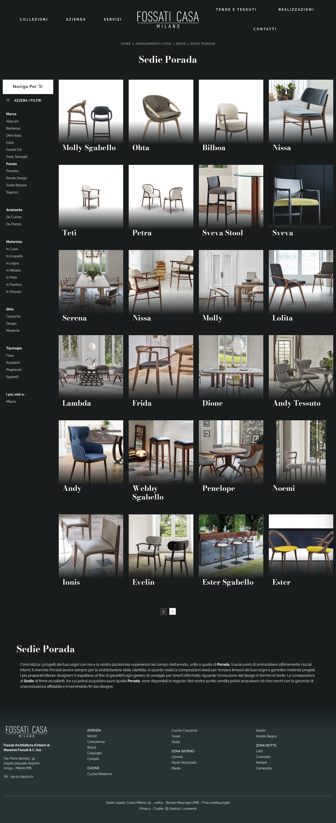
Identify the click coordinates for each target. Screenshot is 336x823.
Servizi (113, 19)
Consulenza (96, 742)
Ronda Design (16, 178)
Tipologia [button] (14, 348)
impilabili (13, 362)
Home (126, 43)
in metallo (13, 270)
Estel (10, 142)
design (11, 323)
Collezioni (34, 19)
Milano (11, 401)
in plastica (13, 284)
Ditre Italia (13, 135)
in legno (12, 263)
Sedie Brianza (16, 185)
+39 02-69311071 (21, 776)
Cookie (159, 808)
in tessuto (13, 291)
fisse (10, 355)
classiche (13, 316)
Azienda (76, 19)
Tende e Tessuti (236, 9)
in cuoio (12, 249)
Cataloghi (94, 753)
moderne (12, 330)
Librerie (177, 757)
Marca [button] (11, 114)
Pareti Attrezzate (184, 762)
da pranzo (13, 224)
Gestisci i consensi (183, 808)
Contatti (265, 29)
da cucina (13, 217)
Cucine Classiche (184, 730)
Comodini (263, 757)
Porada (11, 164)
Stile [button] (10, 309)
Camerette (264, 768)
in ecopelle (14, 256)
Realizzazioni (296, 9)
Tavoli (176, 736)
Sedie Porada (202, 43)
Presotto (12, 171)
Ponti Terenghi (16, 157)
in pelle (11, 277)
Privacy (144, 808)
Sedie (181, 43)
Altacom (12, 121)
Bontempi (13, 128)
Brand (91, 747)
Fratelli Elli (14, 150)
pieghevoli (13, 370)
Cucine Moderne (99, 774)
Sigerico (12, 192)
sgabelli (12, 377)
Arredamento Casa (153, 43)
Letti (259, 751)
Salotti (261, 730)
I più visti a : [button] (16, 394)
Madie (176, 768)
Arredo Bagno (266, 736)
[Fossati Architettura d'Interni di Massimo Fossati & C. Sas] (168, 19)
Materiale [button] (14, 242)
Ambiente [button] (14, 210)
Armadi (261, 762)
